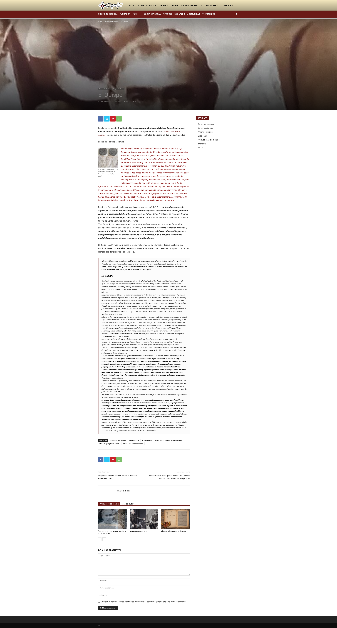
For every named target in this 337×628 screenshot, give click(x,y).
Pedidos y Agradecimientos (186, 5)
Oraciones (202, 136)
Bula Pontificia (134, 440)
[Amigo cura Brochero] (144, 519)
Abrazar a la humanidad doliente (173, 531)
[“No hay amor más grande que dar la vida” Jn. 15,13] (112, 519)
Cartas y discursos (206, 124)
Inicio (131, 5)
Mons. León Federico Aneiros (133, 444)
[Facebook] (100, 119)
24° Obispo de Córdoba (118, 440)
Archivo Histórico (205, 132)
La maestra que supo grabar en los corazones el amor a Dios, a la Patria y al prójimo (169, 477)
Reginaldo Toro (146, 5)
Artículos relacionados (109, 504)
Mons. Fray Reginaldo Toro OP (109, 444)
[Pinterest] (113, 119)
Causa (163, 5)
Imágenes (202, 143)
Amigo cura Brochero (138, 531)
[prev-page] (99, 539)
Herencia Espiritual (151, 14)
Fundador (125, 14)
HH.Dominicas (106, 101)
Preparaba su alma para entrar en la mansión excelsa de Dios (117, 477)
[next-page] (104, 539)
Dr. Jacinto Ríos (147, 440)
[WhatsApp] (119, 119)
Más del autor (127, 504)
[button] (237, 14)
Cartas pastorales (205, 128)
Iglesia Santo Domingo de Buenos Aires (168, 440)
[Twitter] (107, 119)
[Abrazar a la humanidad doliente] (175, 519)
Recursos (211, 5)
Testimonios (208, 14)
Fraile (135, 14)
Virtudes (167, 14)
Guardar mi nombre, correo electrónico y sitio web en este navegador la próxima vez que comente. (143, 602)
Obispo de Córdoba (107, 14)
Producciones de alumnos (209, 140)
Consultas (227, 5)
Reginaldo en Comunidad (187, 14)
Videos (201, 147)
